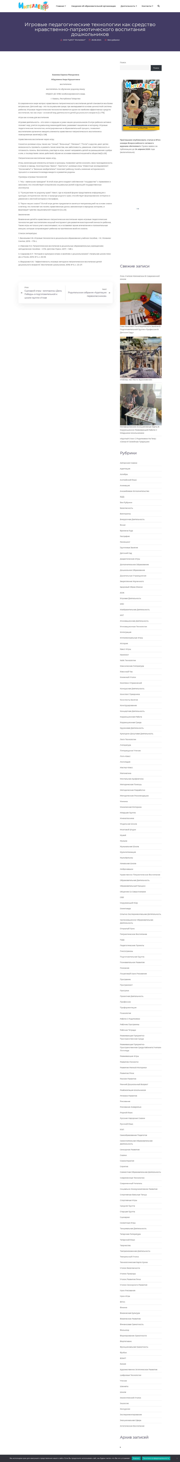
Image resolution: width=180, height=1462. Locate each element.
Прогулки (124, 991)
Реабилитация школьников (133, 1090)
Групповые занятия (129, 547)
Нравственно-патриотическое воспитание (140, 875)
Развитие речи (127, 1073)
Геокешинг (125, 542)
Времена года (126, 531)
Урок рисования (127, 1290)
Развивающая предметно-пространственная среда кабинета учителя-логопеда (141, 1047)
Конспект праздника (130, 694)
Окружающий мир (129, 903)
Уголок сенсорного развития (133, 1285)
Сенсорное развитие (130, 1150)
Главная (60, 6)
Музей (123, 835)
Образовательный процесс (132, 886)
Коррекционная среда (130, 722)
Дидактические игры (130, 559)
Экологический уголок (130, 1398)
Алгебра (124, 474)
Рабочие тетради (128, 1030)
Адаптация (125, 469)
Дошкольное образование (132, 570)
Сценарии (125, 1217)
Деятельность (128, 6)
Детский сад (126, 553)
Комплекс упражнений (131, 683)
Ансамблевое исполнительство (134, 491)
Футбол (123, 1352)
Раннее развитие (128, 1079)
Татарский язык (127, 1240)
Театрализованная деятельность (135, 1251)
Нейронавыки (126, 869)
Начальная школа (128, 863)
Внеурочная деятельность (132, 519)
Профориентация (128, 1007)
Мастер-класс (126, 767)
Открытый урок (127, 928)
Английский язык (128, 480)
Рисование (125, 1101)
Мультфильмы (126, 858)
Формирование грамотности (133, 1336)
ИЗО (122, 604)
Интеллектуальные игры (131, 638)
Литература (125, 745)
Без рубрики (114, 40)
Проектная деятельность (131, 996)
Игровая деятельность (130, 598)
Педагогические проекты (132, 945)
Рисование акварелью (130, 1107)
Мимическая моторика (130, 807)
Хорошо (136, 1458)
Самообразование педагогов (133, 1135)
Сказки (123, 1155)
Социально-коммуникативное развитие (138, 1189)
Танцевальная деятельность (133, 1228)
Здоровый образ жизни (131, 587)
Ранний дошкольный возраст (134, 1084)
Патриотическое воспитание (133, 934)
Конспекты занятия (129, 700)
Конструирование (128, 705)
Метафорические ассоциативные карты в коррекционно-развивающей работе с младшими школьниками (139, 430)
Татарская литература (130, 1234)
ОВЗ (122, 897)
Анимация (125, 485)
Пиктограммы (126, 951)
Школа (123, 1392)
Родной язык (126, 1113)
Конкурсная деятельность (132, 689)
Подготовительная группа (132, 957)
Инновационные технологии (133, 626)
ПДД (122, 940)
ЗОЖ (122, 593)
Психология (125, 1013)
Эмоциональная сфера (130, 1420)
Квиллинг (124, 655)
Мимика (124, 801)
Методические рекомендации (134, 796)
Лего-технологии (128, 739)
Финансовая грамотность (132, 1324)
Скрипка (124, 1166)
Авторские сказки (128, 463)
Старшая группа (127, 1212)
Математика (125, 773)
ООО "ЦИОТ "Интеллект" (74, 40)
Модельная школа (128, 824)
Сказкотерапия (127, 1161)
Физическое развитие (130, 1319)
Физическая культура (130, 1313)
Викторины (125, 514)
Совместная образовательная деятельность (140, 1172)
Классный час (126, 672)
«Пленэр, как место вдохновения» (136, 380)
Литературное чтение (130, 751)
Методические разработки (132, 790)
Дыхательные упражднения (133, 576)
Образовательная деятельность (135, 880)
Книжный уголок (128, 677)
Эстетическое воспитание (132, 1426)
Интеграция (125, 632)
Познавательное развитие (132, 962)
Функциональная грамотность (134, 1347)
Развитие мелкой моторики (133, 1067)
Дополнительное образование (134, 564)
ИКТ (122, 615)
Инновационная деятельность (134, 621)
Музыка (123, 841)
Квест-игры (125, 649)
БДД (122, 497)
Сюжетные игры (127, 1223)
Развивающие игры (129, 1056)
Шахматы (124, 1386)
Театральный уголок (129, 1257)
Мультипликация (128, 852)
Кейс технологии (128, 660)
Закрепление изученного (132, 581)
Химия (123, 1364)
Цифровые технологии (130, 1375)
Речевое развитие (128, 1096)
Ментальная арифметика (131, 779)
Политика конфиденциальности (156, 1458)
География (125, 536)
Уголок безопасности (130, 1268)
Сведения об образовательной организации (93, 6)
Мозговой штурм (128, 830)
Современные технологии (132, 1178)
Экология (124, 1403)
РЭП (122, 1129)
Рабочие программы (129, 1024)
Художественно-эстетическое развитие (138, 1369)
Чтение (123, 1381)
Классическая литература (132, 666)
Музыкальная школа (129, 846)
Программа (125, 979)
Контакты (146, 6)
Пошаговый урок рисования (133, 974)
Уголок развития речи (130, 1279)
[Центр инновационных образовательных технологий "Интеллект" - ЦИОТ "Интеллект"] (33, 6)
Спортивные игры (128, 1200)
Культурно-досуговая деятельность (136, 734)
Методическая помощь (131, 784)
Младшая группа (128, 813)
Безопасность (126, 508)
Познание (124, 968)
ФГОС (122, 1302)
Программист (126, 985)
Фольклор (124, 1330)
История (124, 643)
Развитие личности (129, 1062)
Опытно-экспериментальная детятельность (140, 914)
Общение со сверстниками (133, 892)
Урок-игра (125, 1296)
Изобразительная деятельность (135, 610)
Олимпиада (125, 908)
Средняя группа (127, 1206)
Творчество (125, 1245)
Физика (123, 1307)
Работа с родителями (130, 1019)
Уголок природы (128, 1274)
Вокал (123, 525)
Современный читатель (131, 1183)
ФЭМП (123, 1358)
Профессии (125, 1002)
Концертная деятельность (132, 711)
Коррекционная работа (131, 717)
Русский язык (126, 1124)
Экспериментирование (131, 1415)
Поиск (123, 62)
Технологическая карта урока (134, 1262)
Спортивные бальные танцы (133, 1195)
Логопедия (125, 762)
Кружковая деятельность (132, 728)
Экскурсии (125, 1409)
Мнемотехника (127, 818)
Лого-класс (125, 756)
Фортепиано (126, 1341)
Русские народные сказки (132, 1118)
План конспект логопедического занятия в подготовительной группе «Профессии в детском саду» (140, 329)
